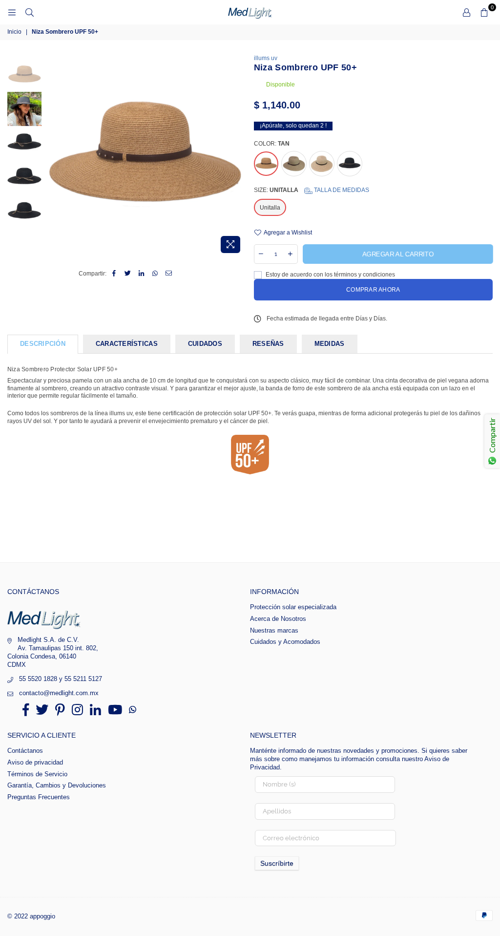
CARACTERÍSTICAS (127, 343)
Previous (51, 156)
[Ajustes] (466, 12)
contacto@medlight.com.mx (59, 693)
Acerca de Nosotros (278, 618)
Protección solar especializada (293, 607)
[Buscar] (29, 12)
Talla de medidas (340, 190)
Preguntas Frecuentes (38, 797)
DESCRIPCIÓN (42, 343)
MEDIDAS (329, 343)
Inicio (14, 31)
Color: (272, 143)
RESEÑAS (268, 343)
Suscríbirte (276, 863)
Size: (311, 190)
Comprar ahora (373, 289)
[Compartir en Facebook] (114, 274)
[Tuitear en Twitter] (127, 274)
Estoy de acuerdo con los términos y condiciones (329, 274)
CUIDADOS (205, 343)
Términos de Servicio (37, 774)
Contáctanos (25, 750)
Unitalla (270, 207)
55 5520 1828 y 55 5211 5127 (60, 678)
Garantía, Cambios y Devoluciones (56, 785)
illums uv (265, 58)
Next (238, 156)
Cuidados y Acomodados (285, 641)
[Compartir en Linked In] (141, 274)
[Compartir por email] (168, 274)
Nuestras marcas (274, 630)
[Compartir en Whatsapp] (155, 274)
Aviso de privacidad (35, 762)
